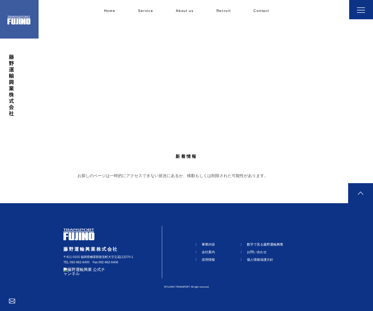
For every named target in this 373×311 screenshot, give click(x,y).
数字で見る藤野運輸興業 (265, 244)
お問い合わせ (257, 252)
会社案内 (208, 252)
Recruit (223, 11)
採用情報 (208, 260)
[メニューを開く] (361, 9)
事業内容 (208, 244)
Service (145, 11)
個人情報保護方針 (260, 260)
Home (109, 11)
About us (184, 11)
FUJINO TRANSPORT (178, 287)
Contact (261, 11)
